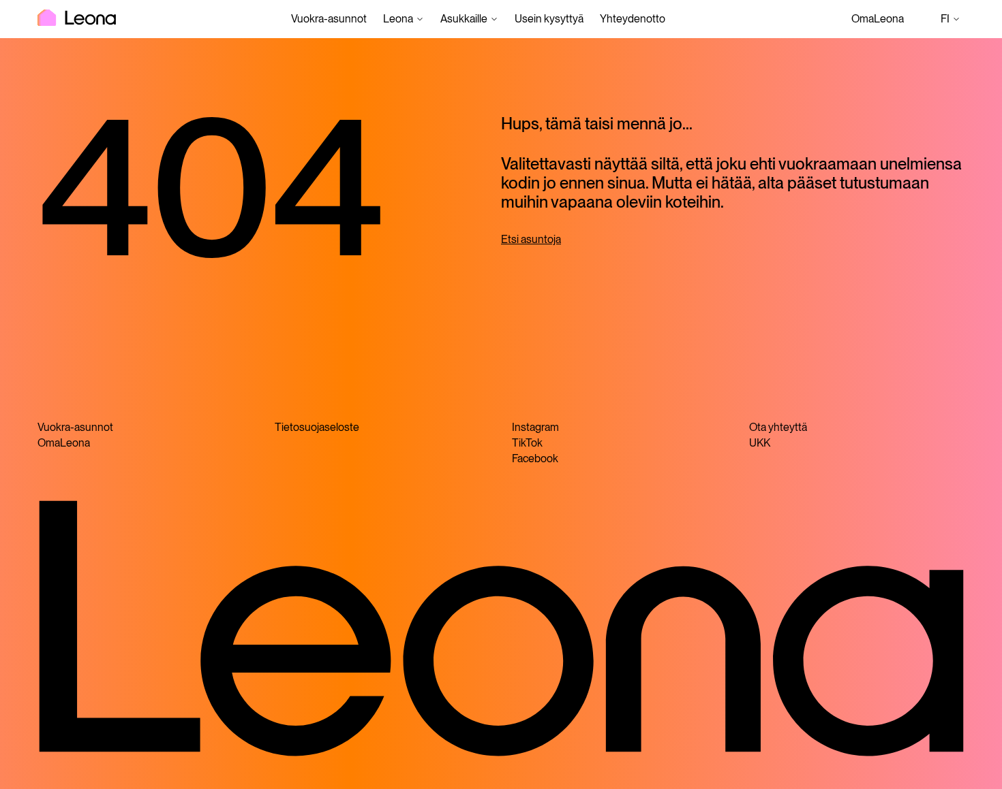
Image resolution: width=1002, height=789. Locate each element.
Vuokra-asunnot (329, 18)
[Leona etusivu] (76, 19)
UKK (759, 442)
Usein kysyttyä (549, 18)
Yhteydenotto (632, 18)
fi (953, 20)
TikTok (527, 442)
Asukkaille (463, 18)
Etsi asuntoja (531, 239)
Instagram (535, 427)
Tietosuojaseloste (317, 427)
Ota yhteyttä (778, 427)
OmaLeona (877, 18)
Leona (398, 18)
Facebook (535, 458)
